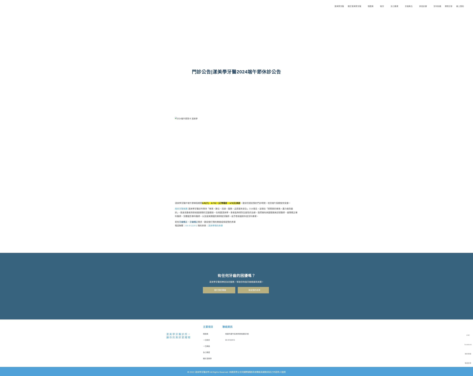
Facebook (468, 344)
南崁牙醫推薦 (181, 209)
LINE (468, 335)
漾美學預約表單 (215, 225)
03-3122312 (191, 225)
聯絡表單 (468, 363)
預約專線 (468, 354)
